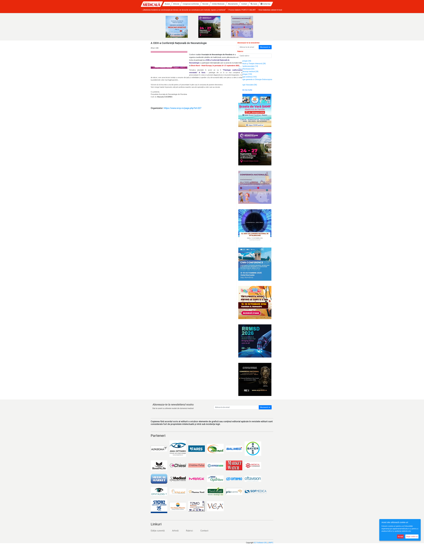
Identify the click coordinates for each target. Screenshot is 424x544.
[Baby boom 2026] (255, 302)
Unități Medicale (218, 4)
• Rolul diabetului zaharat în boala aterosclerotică (276, 10)
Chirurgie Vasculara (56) (248, 85)
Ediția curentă (158, 530)
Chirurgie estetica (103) (248, 77)
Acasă (167, 4)
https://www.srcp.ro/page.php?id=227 (182, 108)
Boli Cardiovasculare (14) (248, 66)
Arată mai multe (246, 90)
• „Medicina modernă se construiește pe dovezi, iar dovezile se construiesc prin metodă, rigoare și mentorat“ (184, 10)
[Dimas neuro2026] (255, 264)
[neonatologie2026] (212, 27)
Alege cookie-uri (412, 536)
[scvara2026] (255, 110)
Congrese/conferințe (191, 4)
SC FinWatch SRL (260, 543)
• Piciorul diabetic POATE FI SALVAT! (241, 10)
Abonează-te (265, 47)
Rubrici (189, 530)
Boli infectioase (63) (246, 69)
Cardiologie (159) (245, 74)
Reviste (205, 4)
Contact (244, 4)
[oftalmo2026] (255, 225)
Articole (176, 4)
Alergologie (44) (245, 61)
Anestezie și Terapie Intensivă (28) (252, 63)
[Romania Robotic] (255, 341)
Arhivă (175, 530)
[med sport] (179, 27)
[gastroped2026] (244, 27)
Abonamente (233, 4)
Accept (400, 536)
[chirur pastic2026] (255, 379)
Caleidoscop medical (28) (248, 71)
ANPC (271, 543)
